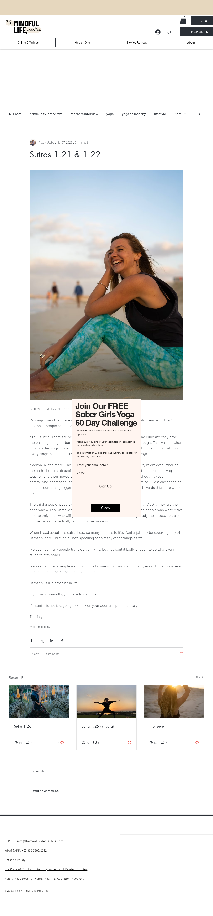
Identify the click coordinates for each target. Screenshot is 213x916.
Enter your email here (91, 465)
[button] (105, 508)
